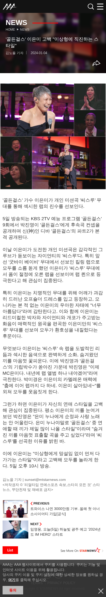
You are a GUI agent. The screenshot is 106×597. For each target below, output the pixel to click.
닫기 (100, 591)
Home (10, 29)
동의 (12, 590)
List (10, 550)
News (24, 29)
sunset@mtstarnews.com (45, 479)
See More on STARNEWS (82, 550)
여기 (11, 580)
